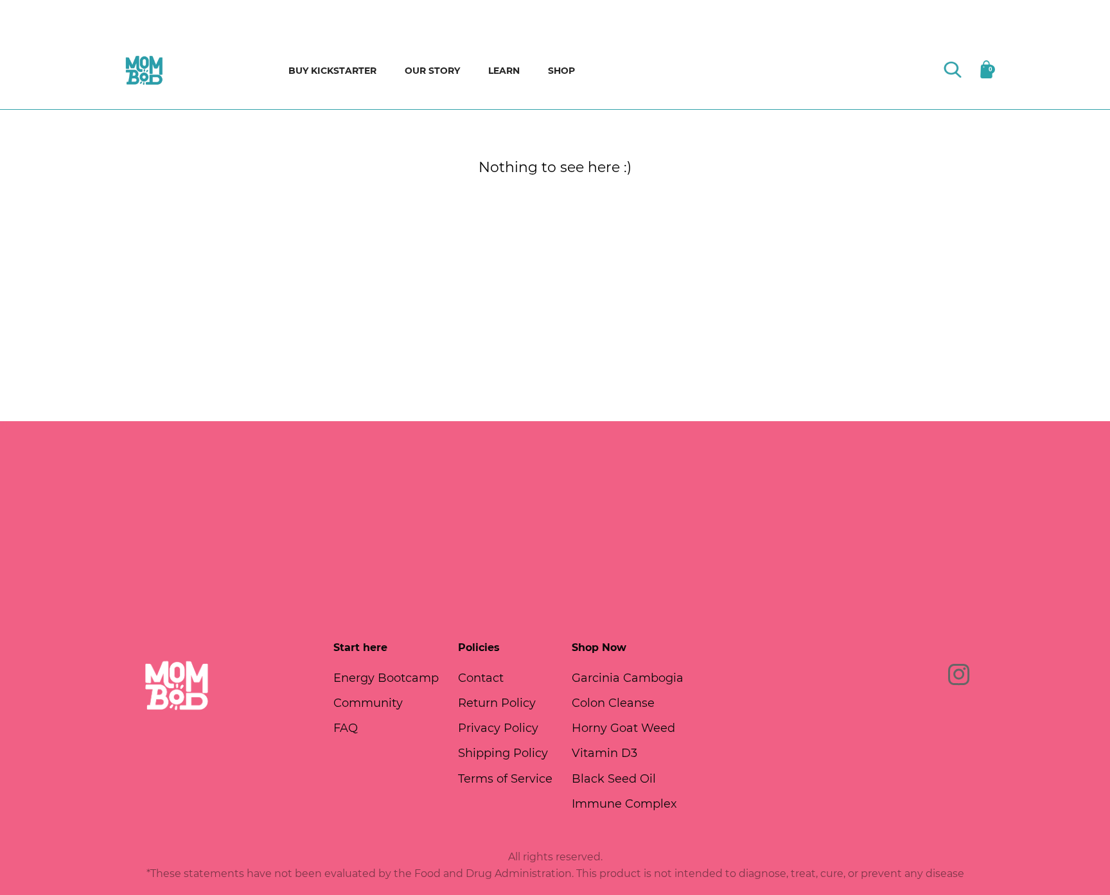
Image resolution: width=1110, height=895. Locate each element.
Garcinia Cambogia (627, 678)
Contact (481, 678)
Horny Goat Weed (623, 728)
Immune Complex (624, 804)
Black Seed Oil (614, 779)
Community (368, 703)
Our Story (432, 70)
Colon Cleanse (613, 703)
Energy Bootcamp (386, 678)
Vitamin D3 (604, 753)
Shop (561, 70)
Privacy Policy (498, 728)
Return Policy (497, 703)
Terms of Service (505, 779)
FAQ (345, 728)
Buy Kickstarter (332, 70)
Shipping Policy (503, 753)
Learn (504, 70)
